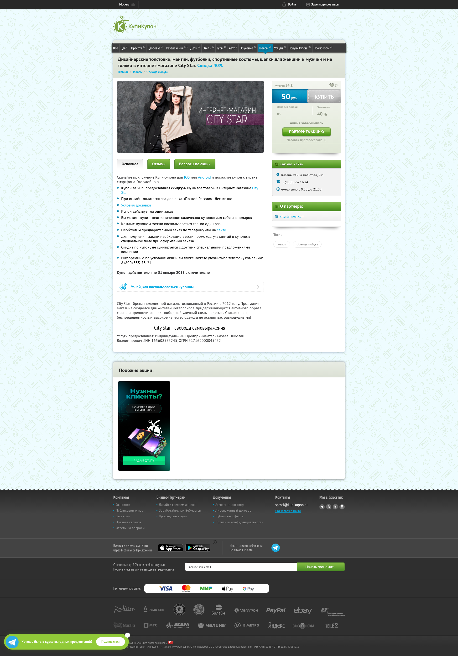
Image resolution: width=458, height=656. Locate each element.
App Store (170, 548)
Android (205, 177)
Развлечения (177, 47)
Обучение (248, 47)
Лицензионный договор (233, 510)
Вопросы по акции (195, 163)
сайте (221, 229)
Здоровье (156, 47)
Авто (233, 47)
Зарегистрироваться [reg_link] (325, 4)
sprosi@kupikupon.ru (291, 505)
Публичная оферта (229, 516)
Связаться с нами (288, 511)
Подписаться (110, 641)
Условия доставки (136, 205)
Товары (265, 47)
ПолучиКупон (300, 47)
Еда (125, 47)
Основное (130, 163)
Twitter (335, 506)
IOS (187, 177)
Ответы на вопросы (130, 528)
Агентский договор (229, 505)
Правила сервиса (128, 522)
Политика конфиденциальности (239, 522)
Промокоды (323, 47)
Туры (221, 47)
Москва (124, 4)
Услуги (280, 47)
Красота (138, 47)
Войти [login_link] (292, 4)
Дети (195, 47)
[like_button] (331, 85)
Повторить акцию (306, 131)
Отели (208, 47)
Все (115, 48)
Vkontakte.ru (328, 506)
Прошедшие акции (173, 516)
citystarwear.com (292, 216)
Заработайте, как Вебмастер (180, 510)
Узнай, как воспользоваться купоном (162, 286)
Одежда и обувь (307, 244)
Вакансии (123, 516)
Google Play (197, 548)
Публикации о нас (129, 510)
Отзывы (158, 163)
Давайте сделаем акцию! (177, 505)
